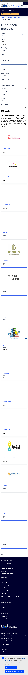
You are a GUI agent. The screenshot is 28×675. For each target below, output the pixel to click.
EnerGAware (6, 148)
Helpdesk (3, 610)
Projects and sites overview (13, 17)
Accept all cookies (11, 667)
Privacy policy (4, 649)
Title (3, 41)
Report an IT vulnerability (7, 640)
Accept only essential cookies (14, 671)
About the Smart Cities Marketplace (9, 605)
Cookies (3, 646)
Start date (4, 44)
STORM (5, 485)
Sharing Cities (7, 401)
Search (22, 5)
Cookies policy (4, 618)
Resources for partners (6, 638)
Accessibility (4, 616)
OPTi (4, 317)
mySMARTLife (7, 542)
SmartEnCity (6, 429)
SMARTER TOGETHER (9, 457)
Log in (11, 5)
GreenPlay (6, 232)
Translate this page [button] (17, 5)
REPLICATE (6, 373)
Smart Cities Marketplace (7, 560)
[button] (13, 5)
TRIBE (4, 514)
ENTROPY (6, 176)
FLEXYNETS (6, 204)
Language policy (5, 644)
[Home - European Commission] (5, 5)
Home (2, 17)
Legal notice (4, 651)
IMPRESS (5, 261)
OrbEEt (5, 345)
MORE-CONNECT (8, 289)
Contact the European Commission (9, 633)
